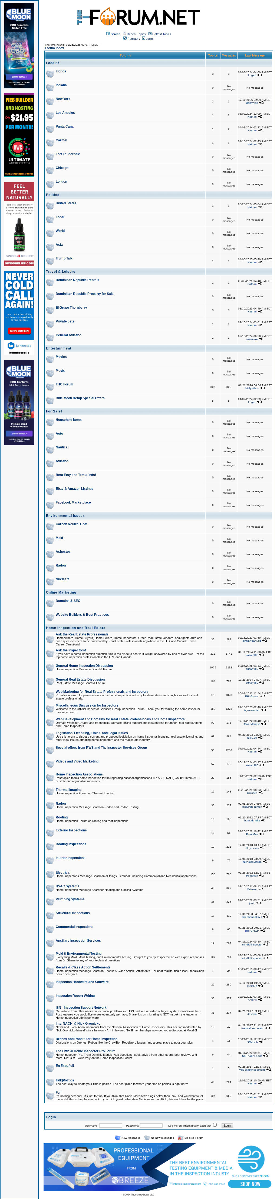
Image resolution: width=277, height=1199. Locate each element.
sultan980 (252, 655)
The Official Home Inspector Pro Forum (86, 1051)
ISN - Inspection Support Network (81, 1008)
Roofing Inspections (71, 844)
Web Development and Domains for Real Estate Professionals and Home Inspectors (120, 719)
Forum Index (54, 48)
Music (60, 370)
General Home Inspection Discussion (84, 666)
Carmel (61, 140)
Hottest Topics (161, 34)
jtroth (252, 903)
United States (66, 203)
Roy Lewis (252, 848)
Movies (61, 357)
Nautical (62, 447)
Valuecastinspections (252, 1069)
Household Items (69, 420)
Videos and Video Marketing (77, 761)
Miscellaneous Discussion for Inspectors (87, 705)
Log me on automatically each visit (189, 1125)
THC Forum (64, 384)
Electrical (63, 872)
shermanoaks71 (252, 916)
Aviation (62, 461)
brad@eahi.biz (252, 640)
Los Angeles (65, 113)
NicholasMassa (252, 861)
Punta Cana (65, 126)
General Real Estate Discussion (80, 679)
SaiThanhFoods (252, 1055)
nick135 (252, 737)
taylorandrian (252, 710)
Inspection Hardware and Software (82, 982)
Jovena (252, 1014)
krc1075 (252, 985)
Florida (61, 71)
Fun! (59, 1092)
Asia (59, 245)
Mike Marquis (252, 723)
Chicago (62, 168)
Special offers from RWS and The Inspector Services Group (101, 748)
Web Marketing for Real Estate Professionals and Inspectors (102, 692)
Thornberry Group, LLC (142, 1194)
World (60, 231)
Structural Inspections (73, 913)
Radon (61, 565)
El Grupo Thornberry (71, 307)
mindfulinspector (252, 944)
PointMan (252, 834)
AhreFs (252, 999)
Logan (252, 75)
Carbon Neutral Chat (71, 524)
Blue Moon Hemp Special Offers (80, 398)
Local (60, 217)
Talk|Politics (65, 1080)
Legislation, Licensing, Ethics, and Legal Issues (92, 733)
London (61, 182)
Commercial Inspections (74, 927)
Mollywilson (252, 388)
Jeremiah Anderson (252, 1028)
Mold (59, 538)
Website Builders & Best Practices (82, 615)
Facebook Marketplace (73, 502)
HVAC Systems (68, 886)
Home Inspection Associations (79, 774)
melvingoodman (252, 806)
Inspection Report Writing (75, 996)
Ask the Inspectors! (71, 650)
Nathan (252, 116)
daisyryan (252, 102)
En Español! (65, 1066)
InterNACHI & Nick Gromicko (78, 1023)
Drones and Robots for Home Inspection (86, 1039)
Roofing (62, 817)
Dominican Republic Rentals (77, 280)
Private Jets (65, 321)
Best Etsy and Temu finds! (76, 475)
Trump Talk (64, 258)
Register (132, 38)
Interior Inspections (70, 858)
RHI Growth (252, 696)
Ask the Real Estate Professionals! (83, 634)
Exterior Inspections (71, 830)
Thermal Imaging (68, 790)
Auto (59, 433)
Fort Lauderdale (68, 154)
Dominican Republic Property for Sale (85, 294)
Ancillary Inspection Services (78, 940)
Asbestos (63, 552)
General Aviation (68, 335)
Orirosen (252, 792)
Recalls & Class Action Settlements (83, 967)
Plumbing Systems (70, 899)
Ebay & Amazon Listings (74, 489)
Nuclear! (62, 579)
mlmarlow (252, 339)
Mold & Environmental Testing (78, 953)
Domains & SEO (68, 601)
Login (149, 38)
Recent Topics (136, 34)
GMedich (252, 1042)
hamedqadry (252, 820)
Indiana (61, 85)
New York (63, 99)
